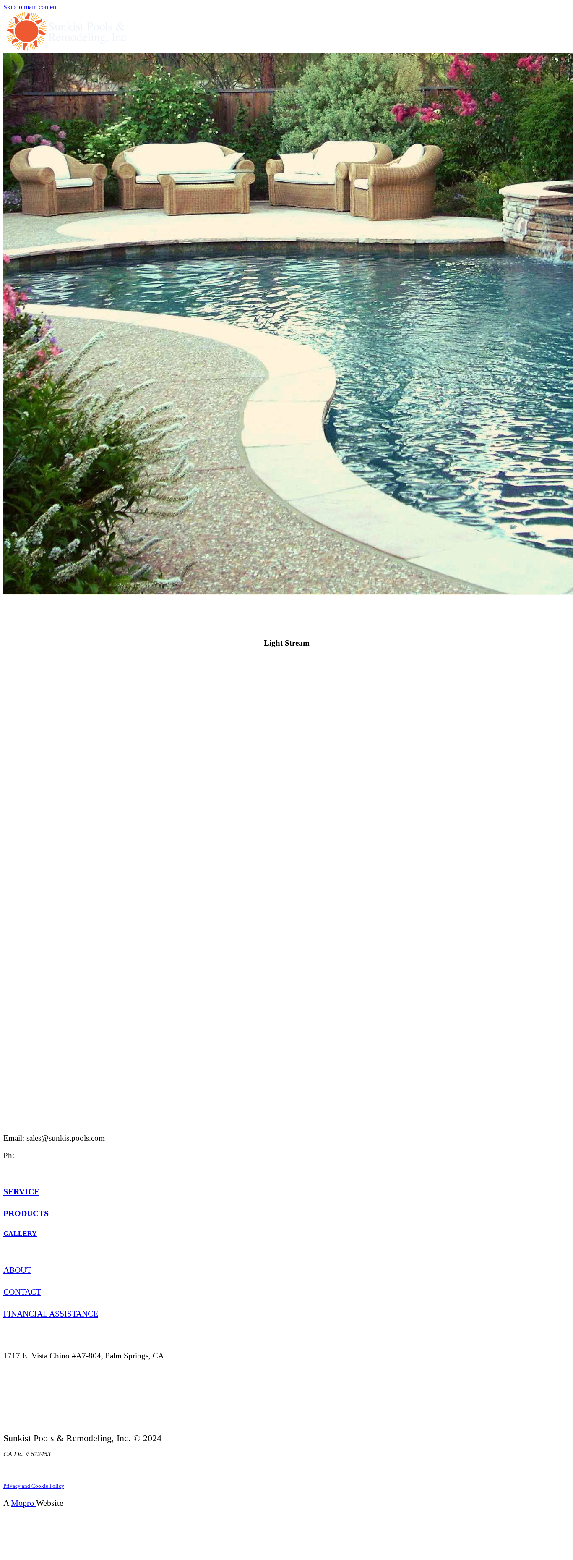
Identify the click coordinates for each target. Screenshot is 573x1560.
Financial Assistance (50, 1313)
